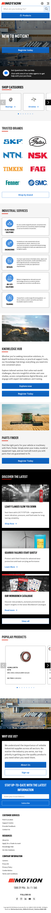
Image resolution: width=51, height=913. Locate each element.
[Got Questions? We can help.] (6, 73)
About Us (5, 840)
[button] (18, 113)
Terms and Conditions (10, 874)
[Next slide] (48, 102)
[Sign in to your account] (42, 3)
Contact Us (6, 829)
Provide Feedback (8, 826)
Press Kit (5, 864)
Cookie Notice (7, 870)
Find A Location (7, 820)
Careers (5, 860)
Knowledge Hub (8, 847)
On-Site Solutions (8, 850)
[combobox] (25, 9)
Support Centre (7, 823)
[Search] (46, 9)
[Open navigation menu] (48, 3)
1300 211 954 (19, 887)
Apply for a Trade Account (11, 843)
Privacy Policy (7, 867)
